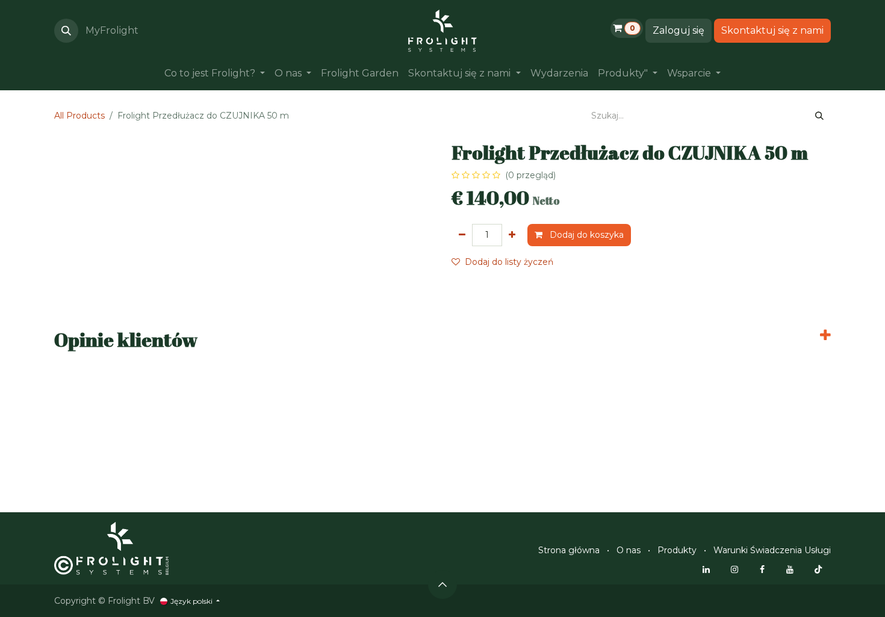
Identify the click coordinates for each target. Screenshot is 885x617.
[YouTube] (790, 569)
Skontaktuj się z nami (772, 30)
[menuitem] (215, 73)
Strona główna (569, 550)
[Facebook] (762, 569)
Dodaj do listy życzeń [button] (509, 261)
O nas (628, 550)
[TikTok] (818, 569)
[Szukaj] (819, 116)
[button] (66, 31)
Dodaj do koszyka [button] (585, 234)
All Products (79, 115)
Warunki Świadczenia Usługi (772, 550)
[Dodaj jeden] (512, 235)
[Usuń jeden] (462, 235)
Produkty (677, 550)
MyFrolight (111, 30)
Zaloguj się (678, 30)
